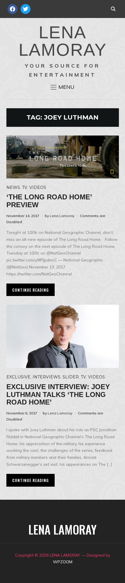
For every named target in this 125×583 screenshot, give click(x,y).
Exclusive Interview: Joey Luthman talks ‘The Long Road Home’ (58, 394)
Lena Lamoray (62, 216)
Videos (37, 187)
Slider (71, 377)
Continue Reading (30, 290)
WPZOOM (62, 561)
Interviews (46, 377)
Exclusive (18, 377)
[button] (62, 87)
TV (24, 187)
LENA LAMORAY (63, 41)
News (13, 187)
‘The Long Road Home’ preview (49, 200)
